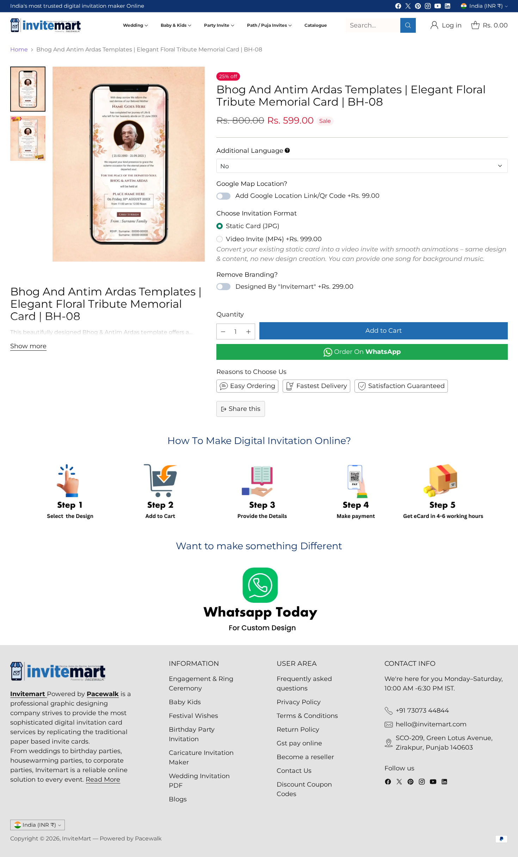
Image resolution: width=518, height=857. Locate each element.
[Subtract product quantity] (223, 331)
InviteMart (76, 838)
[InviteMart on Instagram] (427, 7)
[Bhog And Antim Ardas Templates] (128, 164)
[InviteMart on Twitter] (408, 7)
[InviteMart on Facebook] (398, 7)
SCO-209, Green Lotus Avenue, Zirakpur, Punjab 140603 (444, 742)
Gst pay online (299, 743)
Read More (103, 779)
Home (19, 49)
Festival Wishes (193, 716)
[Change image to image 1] (27, 89)
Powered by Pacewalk (131, 838)
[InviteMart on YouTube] (437, 7)
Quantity (230, 314)
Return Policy (298, 729)
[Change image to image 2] (27, 138)
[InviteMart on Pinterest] (417, 7)
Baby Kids (185, 702)
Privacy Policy (299, 702)
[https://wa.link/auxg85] (258, 601)
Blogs (178, 799)
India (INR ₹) (486, 6)
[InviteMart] (45, 25)
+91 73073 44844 (422, 710)
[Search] (408, 25)
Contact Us (294, 771)
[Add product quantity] (248, 331)
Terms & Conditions (307, 716)
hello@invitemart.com (431, 724)
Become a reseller (305, 757)
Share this (244, 409)
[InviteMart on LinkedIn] (447, 7)
